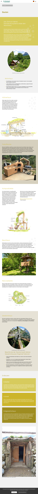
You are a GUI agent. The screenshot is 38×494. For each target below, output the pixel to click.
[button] (35, 1)
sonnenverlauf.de (13, 359)
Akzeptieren (14, 492)
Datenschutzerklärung (22, 492)
